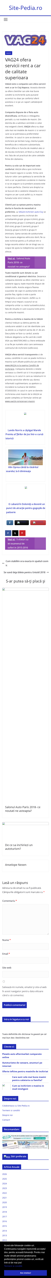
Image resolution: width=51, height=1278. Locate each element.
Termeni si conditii (13, 1266)
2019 (4, 1207)
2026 (4, 1174)
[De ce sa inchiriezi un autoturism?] (25, 824)
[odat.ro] (25, 1142)
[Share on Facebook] (8, 533)
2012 (4, 1240)
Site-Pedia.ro (25, 8)
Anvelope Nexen (15, 865)
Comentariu (9, 900)
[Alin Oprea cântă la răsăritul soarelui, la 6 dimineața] (25, 457)
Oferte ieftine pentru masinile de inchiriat (25, 1071)
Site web (6, 967)
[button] (23, 1266)
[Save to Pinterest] (22, 533)
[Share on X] (15, 533)
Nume (6, 940)
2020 (4, 1202)
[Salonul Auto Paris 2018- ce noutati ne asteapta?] (25, 589)
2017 (4, 1216)
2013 (4, 1235)
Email (6, 953)
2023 (4, 1188)
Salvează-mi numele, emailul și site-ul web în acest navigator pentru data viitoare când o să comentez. (24, 991)
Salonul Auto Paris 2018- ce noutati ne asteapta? (22, 809)
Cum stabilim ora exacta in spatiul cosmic (27, 563)
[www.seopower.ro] (25, 1136)
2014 (4, 1230)
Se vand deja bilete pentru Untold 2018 (24, 572)
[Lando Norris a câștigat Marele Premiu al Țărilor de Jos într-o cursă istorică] (25, 420)
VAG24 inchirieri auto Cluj (31, 211)
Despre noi (7, 1115)
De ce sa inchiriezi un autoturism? (19, 847)
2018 (4, 1211)
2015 (4, 1226)
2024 (4, 1183)
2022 (4, 1193)
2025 (4, 1178)
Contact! (6, 1119)
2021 (4, 1197)
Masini (8, 53)
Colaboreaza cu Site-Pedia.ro (15, 1105)
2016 (4, 1221)
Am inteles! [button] (25, 1273)
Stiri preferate (18, 1156)
